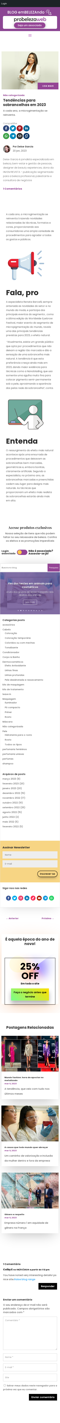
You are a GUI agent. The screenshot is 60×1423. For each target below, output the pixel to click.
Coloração (11, 633)
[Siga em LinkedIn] (26, 898)
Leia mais (30, 602)
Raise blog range (24, 1279)
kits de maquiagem (13, 684)
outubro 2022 (10, 802)
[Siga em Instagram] (20, 898)
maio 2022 (8, 821)
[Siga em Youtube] (39, 898)
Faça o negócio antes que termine (30, 994)
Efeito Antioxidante (15, 665)
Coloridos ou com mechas (20, 642)
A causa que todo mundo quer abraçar (26, 1147)
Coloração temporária (18, 638)
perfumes (7, 758)
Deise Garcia (25, 146)
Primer (8, 712)
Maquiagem (9, 698)
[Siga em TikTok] (33, 898)
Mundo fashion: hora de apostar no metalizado (24, 1079)
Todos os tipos (13, 744)
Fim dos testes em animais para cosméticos (30, 585)
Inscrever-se (47, 873)
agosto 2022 (9, 812)
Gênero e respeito (14, 1214)
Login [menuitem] (4, 3)
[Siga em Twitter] (14, 898)
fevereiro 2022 (10, 826)
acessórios (8, 624)
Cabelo (6, 629)
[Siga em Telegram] (45, 898)
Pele (4, 731)
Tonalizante (11, 647)
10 (41, 610)
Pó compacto (12, 707)
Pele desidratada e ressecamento (24, 679)
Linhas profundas (14, 675)
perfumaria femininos (14, 749)
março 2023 (9, 778)
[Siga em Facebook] (8, 898)
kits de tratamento (13, 689)
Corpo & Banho (11, 657)
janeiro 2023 (9, 788)
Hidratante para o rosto (18, 735)
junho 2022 (8, 817)
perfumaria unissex (13, 754)
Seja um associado (30, 25)
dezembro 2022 (11, 793)
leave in (6, 694)
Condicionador (10, 652)
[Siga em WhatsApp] (51, 898)
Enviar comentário (43, 1397)
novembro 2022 (11, 797)
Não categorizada (13, 95)
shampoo (7, 763)
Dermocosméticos (12, 661)
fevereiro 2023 (10, 783)
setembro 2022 (11, 807)
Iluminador (11, 702)
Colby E (8, 1269)
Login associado (9, 552)
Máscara (7, 721)
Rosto (8, 717)
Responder (48, 1286)
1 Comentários (12, 189)
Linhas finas (11, 670)
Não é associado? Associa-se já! (40, 552)
